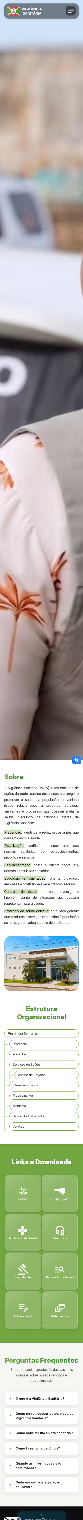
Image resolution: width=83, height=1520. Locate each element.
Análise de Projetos (31, 1075)
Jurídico (18, 1126)
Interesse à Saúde (26, 1085)
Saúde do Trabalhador (29, 1116)
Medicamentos (23, 1095)
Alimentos (19, 1054)
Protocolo (20, 1044)
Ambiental (20, 1106)
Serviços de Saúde (26, 1064)
